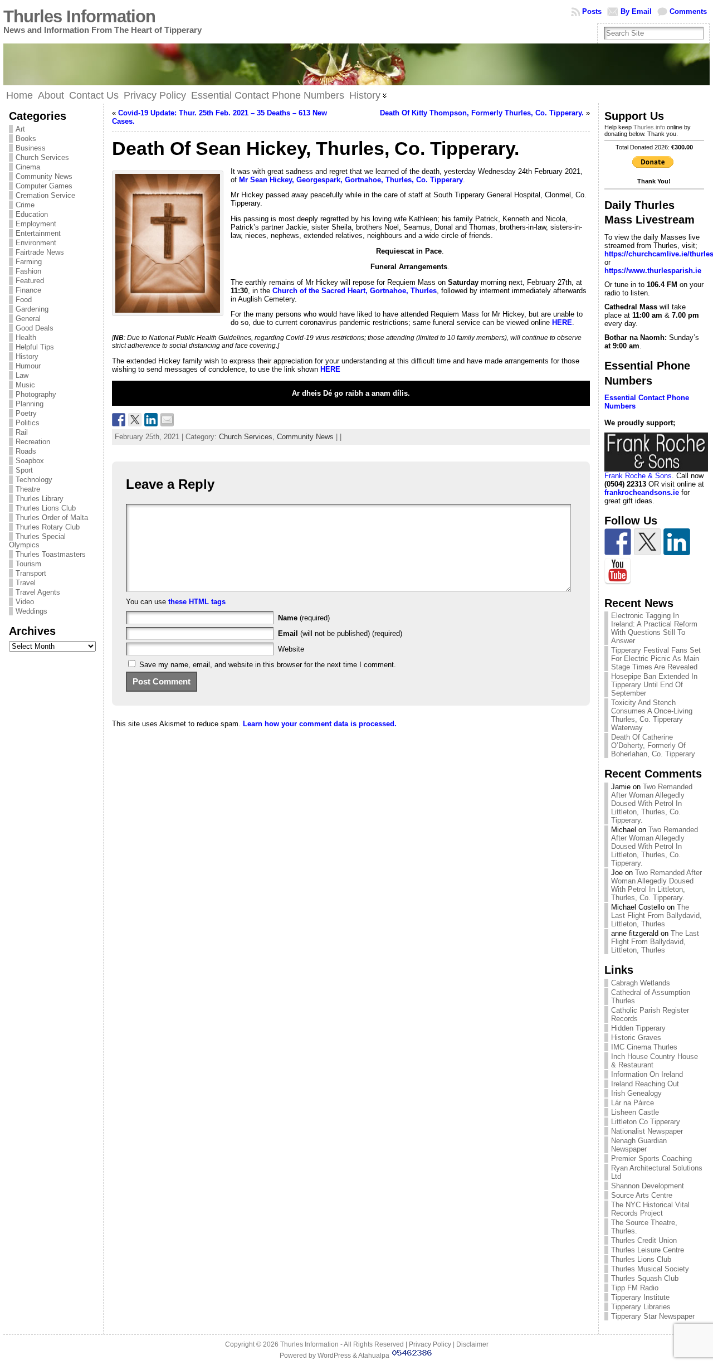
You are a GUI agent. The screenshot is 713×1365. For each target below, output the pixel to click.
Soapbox (30, 460)
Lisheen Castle (635, 1112)
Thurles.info (649, 127)
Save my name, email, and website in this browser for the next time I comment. (267, 664)
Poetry (26, 413)
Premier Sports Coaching (651, 1158)
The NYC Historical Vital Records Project (650, 1209)
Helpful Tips (35, 347)
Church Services (42, 157)
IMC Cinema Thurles (644, 1047)
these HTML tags (197, 602)
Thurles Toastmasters (51, 554)
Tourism (28, 564)
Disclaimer (472, 1344)
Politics (28, 423)
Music (25, 385)
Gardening (32, 309)
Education (32, 214)
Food (24, 299)
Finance (28, 290)
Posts (592, 11)
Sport (24, 470)
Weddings (31, 611)
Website (291, 649)
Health (26, 337)
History (27, 356)
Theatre (28, 489)
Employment (36, 224)
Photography (36, 394)
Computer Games (44, 186)
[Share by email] (167, 419)
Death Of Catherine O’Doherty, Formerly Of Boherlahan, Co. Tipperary (653, 745)
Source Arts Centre (641, 1195)
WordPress (334, 1355)
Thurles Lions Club (46, 508)
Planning (29, 404)
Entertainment (38, 233)
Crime (25, 205)
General (28, 318)
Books (26, 138)
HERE (330, 369)
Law (22, 375)
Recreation (33, 442)
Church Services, (248, 437)
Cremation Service (45, 195)
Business (31, 148)
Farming (29, 262)
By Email (636, 11)
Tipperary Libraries (641, 1307)
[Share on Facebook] (118, 419)
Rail (22, 432)
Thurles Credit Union (644, 1240)
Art (20, 129)
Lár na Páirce (632, 1103)
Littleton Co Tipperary (645, 1122)
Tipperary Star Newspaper (653, 1316)
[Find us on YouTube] (617, 571)
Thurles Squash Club (644, 1278)
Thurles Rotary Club (48, 527)
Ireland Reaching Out (645, 1084)
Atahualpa (373, 1355)
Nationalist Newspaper (647, 1131)
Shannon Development (647, 1186)
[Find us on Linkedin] (676, 541)
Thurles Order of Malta (52, 517)
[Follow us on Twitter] (647, 541)
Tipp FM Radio (634, 1288)
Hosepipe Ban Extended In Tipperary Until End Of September (654, 684)
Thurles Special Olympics (37, 540)
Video (25, 602)
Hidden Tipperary (638, 1028)
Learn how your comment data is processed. (320, 724)
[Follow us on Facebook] (617, 541)
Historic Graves (636, 1037)
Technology (34, 479)
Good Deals (34, 328)
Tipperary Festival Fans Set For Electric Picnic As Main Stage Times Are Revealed (656, 658)
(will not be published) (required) (340, 633)
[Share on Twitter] (134, 419)
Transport (31, 573)
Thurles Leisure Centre (647, 1250)
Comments (688, 11)
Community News (44, 176)
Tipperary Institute (640, 1297)
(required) (304, 618)
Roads (26, 451)
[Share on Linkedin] (151, 419)
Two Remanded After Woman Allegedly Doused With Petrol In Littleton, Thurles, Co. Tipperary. (651, 803)
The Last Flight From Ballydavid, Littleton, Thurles (656, 915)
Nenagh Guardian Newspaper (639, 1144)
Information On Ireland (647, 1074)
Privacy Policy (430, 1344)
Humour (28, 366)
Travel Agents (38, 592)
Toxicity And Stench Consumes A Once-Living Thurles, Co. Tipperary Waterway (651, 715)
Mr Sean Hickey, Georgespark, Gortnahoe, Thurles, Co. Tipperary (351, 180)
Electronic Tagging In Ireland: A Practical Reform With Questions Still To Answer (654, 628)
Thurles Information (79, 16)
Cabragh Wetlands (640, 983)
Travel (26, 583)
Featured (30, 280)
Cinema (28, 167)
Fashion (28, 271)
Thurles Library (40, 498)
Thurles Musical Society (650, 1269)
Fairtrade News (40, 252)
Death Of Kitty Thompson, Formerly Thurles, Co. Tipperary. (482, 113)
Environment (36, 243)
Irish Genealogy (636, 1093)
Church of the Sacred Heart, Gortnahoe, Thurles (354, 290)
